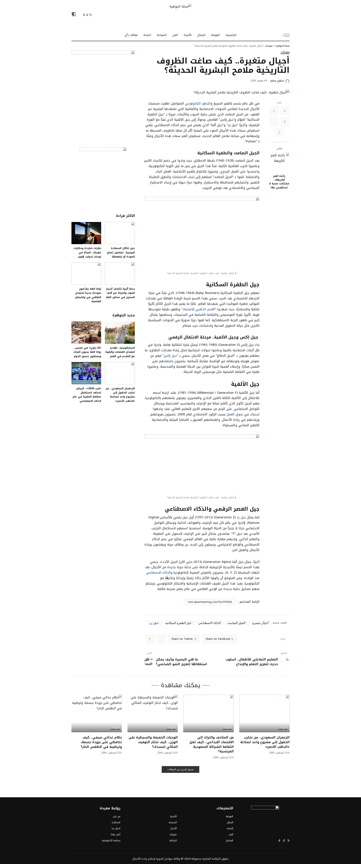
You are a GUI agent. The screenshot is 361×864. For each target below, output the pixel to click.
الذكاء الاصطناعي (158, 572)
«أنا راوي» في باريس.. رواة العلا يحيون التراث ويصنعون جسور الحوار (87, 352)
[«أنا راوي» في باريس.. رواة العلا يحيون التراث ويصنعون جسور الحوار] (86, 332)
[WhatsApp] (284, 121)
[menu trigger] (284, 35)
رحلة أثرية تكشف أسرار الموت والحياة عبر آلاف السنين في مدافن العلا (120, 293)
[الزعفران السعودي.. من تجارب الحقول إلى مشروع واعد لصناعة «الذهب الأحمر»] (120, 373)
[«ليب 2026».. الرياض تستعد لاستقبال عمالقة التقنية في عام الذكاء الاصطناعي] (86, 373)
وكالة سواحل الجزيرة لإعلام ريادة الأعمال (156, 858)
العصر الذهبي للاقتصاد (199, 309)
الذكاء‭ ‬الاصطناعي (209, 623)
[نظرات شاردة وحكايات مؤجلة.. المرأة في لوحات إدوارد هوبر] (86, 233)
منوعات (285, 52)
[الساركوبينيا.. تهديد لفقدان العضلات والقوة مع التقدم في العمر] (120, 332)
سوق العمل (235, 414)
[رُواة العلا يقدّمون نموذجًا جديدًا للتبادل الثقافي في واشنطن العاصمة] (86, 273)
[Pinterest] (161, 639)
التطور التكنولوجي (198, 103)
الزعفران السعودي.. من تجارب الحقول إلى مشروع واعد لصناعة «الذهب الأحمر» (120, 394)
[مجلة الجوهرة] (180, 15)
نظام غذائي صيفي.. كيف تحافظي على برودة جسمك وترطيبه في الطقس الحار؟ (101, 742)
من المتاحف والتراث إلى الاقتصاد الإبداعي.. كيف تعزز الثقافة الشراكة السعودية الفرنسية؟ (212, 744)
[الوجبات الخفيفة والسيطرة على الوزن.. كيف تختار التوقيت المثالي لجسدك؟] (152, 713)
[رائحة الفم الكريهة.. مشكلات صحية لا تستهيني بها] (279, 163)
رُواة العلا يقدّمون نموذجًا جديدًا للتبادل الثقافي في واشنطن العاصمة (88, 295)
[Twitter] (87, 14)
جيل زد (241, 517)
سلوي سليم (277, 81)
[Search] (73, 35)
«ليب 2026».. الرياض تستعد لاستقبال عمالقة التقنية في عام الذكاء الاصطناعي (87, 394)
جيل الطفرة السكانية (178, 623)
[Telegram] (273, 121)
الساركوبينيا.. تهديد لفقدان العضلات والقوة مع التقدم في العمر (120, 352)
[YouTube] (80, 14)
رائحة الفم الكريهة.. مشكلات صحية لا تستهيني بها (279, 181)
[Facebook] (90, 14)
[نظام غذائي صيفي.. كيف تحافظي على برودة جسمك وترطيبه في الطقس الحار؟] (96, 713)
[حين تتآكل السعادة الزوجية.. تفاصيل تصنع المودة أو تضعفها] (120, 233)
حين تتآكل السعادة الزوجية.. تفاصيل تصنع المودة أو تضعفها (121, 252)
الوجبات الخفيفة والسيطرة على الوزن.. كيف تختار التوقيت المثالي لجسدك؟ (153, 742)
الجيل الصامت (236, 623)
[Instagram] (84, 14)
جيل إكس (170, 356)
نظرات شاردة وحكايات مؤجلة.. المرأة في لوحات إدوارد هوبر (87, 252)
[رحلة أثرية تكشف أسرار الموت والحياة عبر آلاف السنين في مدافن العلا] (120, 273)
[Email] (279, 132)
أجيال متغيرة (260, 623)
